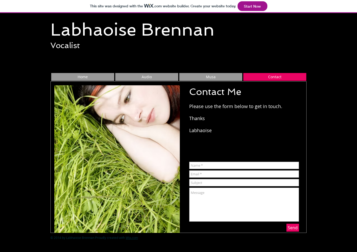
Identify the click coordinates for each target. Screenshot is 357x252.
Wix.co (132, 238)
